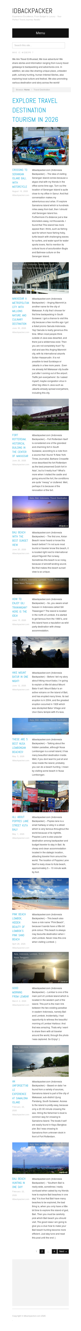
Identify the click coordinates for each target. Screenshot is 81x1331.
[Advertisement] (40, 1282)
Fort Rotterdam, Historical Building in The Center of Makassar (20, 445)
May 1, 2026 (18, 833)
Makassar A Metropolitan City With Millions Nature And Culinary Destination (20, 311)
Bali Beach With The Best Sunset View (20, 538)
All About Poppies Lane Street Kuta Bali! (20, 823)
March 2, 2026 (19, 1000)
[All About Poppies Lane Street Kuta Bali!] (40, 797)
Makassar (43, 264)
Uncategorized (51, 267)
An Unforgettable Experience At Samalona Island (20, 1091)
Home (27, 89)
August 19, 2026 (20, 191)
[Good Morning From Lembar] (40, 968)
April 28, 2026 (18, 943)
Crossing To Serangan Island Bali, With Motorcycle (19, 178)
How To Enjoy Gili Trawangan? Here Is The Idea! (19, 607)
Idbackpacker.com (20, 194)
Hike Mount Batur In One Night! (20, 677)
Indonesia (44, 129)
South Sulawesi (56, 264)
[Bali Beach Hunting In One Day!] (40, 1159)
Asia (32, 129)
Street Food (19, 267)
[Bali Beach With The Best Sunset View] (40, 512)
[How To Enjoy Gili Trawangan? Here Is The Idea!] (40, 586)
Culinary (23, 264)
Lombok (42, 579)
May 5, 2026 (18, 756)
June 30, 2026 (19, 327)
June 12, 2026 (19, 685)
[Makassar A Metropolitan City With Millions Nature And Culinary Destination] (40, 279)
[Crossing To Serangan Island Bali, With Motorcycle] (40, 147)
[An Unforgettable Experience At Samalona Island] (40, 1061)
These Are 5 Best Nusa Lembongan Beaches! (20, 745)
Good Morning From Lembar (20, 992)
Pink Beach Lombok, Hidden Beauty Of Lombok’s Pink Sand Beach (19, 926)
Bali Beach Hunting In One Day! (18, 1183)
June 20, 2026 (19, 549)
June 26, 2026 (19, 460)
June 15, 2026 (19, 620)
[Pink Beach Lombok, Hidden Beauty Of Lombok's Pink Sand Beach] (40, 894)
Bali (36, 129)
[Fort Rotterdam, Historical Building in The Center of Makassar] (40, 415)
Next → (63, 1251)
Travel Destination (58, 129)
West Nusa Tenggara (24, 583)
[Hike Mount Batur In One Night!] (40, 653)
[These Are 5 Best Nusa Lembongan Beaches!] (40, 727)
